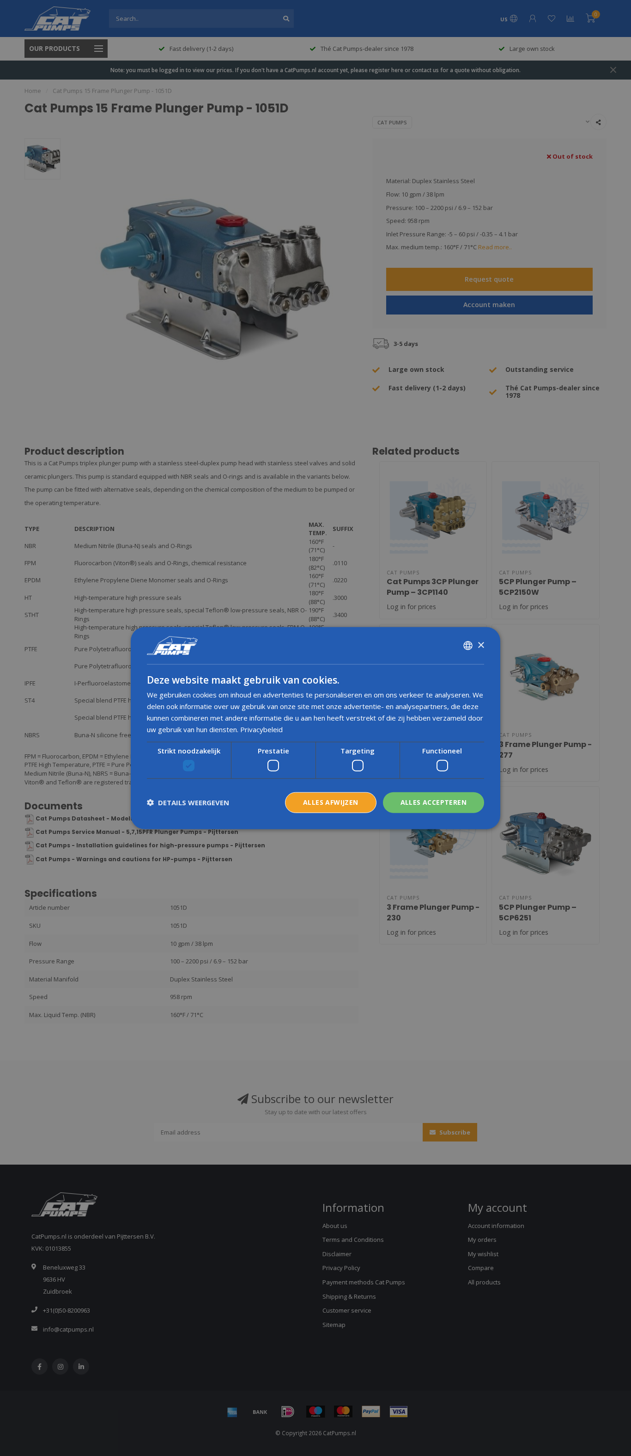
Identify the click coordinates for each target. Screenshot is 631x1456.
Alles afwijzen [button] (330, 802)
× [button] (480, 645)
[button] (188, 802)
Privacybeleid (261, 729)
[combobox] (468, 645)
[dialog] (315, 728)
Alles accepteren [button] (433, 802)
